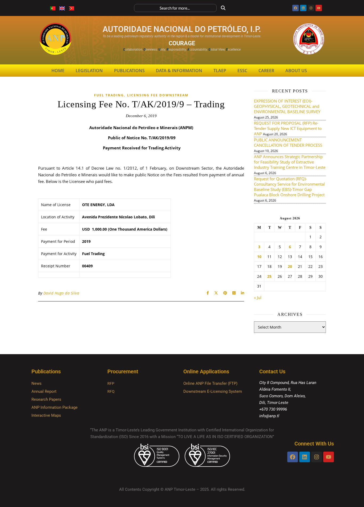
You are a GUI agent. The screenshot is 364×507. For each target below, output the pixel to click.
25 (269, 276)
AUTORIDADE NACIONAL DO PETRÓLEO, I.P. (182, 29)
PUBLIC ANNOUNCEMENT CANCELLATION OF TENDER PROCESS (288, 142)
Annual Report (43, 391)
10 (259, 257)
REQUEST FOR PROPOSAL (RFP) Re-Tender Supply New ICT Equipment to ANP (288, 128)
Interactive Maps (46, 415)
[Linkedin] (303, 8)
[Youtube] (319, 8)
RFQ (111, 391)
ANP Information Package (54, 407)
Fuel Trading (109, 95)
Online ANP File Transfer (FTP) (210, 383)
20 (290, 266)
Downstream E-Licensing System (212, 391)
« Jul (257, 297)
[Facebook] (295, 8)
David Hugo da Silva (61, 293)
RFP (110, 383)
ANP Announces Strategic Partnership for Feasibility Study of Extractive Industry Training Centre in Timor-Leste (289, 162)
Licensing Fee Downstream (157, 95)
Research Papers (46, 399)
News (36, 383)
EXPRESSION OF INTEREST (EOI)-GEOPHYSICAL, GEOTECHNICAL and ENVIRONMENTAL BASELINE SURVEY (287, 106)
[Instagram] (311, 8)
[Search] (223, 8)
